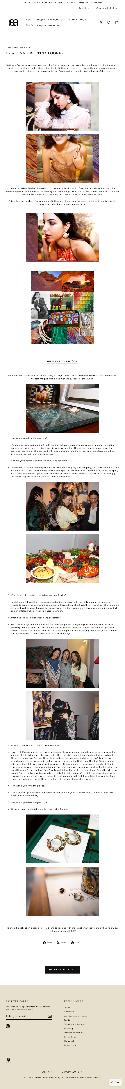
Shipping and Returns (74, 1024)
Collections (55, 19)
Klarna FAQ (69, 1041)
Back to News (64, 969)
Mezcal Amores (88, 375)
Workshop (54, 25)
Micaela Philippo (39, 378)
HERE (47, 928)
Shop (40, 19)
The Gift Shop (34, 25)
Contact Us (69, 1012)
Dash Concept (105, 375)
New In (30, 19)
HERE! (72, 931)
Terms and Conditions (74, 1033)
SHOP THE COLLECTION (62, 362)
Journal (72, 19)
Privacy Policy (70, 1037)
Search (67, 1007)
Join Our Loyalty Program (76, 1016)
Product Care (70, 1045)
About (83, 19)
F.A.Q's (67, 1020)
